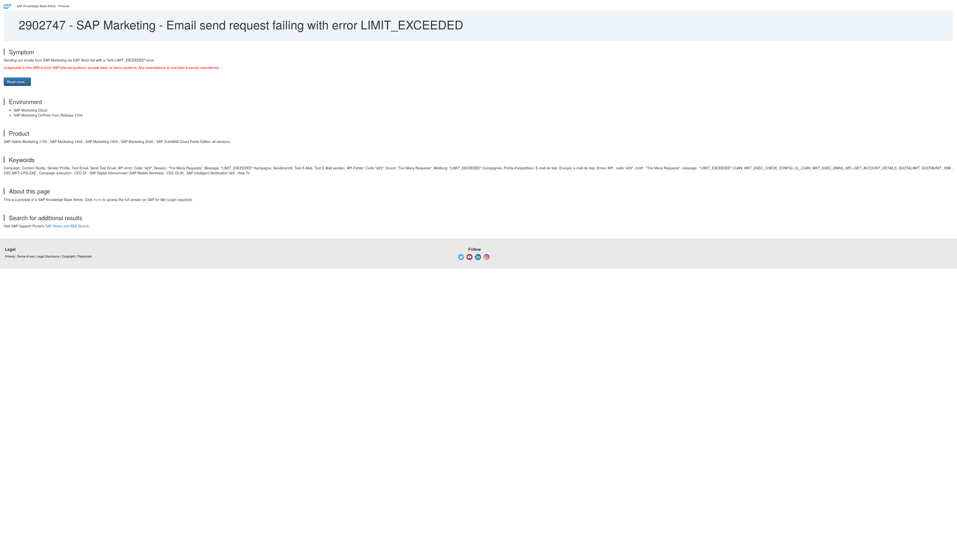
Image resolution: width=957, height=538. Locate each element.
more (97, 199)
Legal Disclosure (48, 256)
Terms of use (25, 256)
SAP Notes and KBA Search (67, 225)
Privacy (10, 256)
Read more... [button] (17, 81)
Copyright (68, 256)
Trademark (84, 256)
